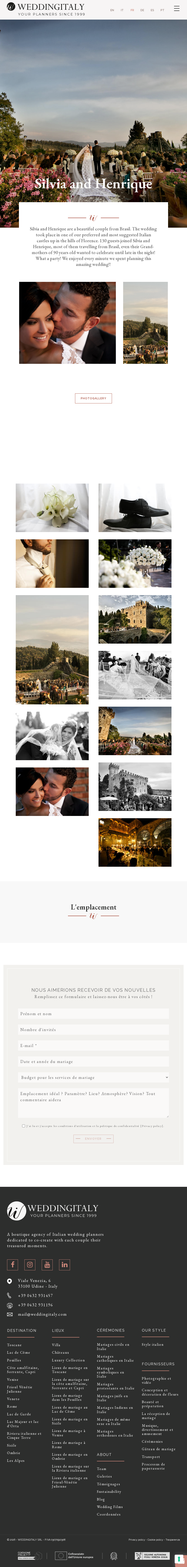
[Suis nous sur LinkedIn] (64, 1264)
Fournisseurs (158, 1364)
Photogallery (93, 398)
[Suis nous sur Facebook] (12, 1264)
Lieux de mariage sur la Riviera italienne (70, 1468)
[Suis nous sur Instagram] (29, 1264)
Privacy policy (152, 1126)
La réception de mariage (156, 1416)
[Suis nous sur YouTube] (47, 1264)
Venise (13, 1380)
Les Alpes (16, 1461)
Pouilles (14, 1360)
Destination (21, 1330)
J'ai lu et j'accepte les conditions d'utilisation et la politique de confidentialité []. (95, 1125)
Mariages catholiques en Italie (115, 1358)
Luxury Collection (68, 1360)
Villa (56, 1345)
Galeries (104, 1476)
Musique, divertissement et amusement (158, 1430)
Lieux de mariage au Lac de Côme (70, 1409)
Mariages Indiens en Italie (115, 1410)
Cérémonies (152, 1442)
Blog (101, 1499)
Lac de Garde (19, 1414)
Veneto (13, 1399)
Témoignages (108, 1484)
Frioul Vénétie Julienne (20, 1389)
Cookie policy (155, 1539)
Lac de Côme (18, 1352)
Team (101, 1469)
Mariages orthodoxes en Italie (115, 1433)
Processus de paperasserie (153, 1466)
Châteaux (60, 1352)
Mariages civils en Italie (113, 1347)
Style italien (153, 1345)
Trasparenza (173, 1539)
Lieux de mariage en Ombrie (70, 1456)
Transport (151, 1457)
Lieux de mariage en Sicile (70, 1421)
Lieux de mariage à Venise (69, 1433)
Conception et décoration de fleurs (160, 1392)
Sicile (12, 1445)
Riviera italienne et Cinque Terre (24, 1436)
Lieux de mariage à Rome (69, 1445)
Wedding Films (110, 1507)
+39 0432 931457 (35, 1295)
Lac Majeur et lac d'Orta (23, 1424)
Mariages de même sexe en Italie (113, 1421)
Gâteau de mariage (159, 1449)
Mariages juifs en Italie (112, 1398)
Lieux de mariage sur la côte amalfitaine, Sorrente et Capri (70, 1384)
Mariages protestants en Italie (116, 1386)
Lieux (58, 1330)
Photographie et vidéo (156, 1380)
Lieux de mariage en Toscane (70, 1370)
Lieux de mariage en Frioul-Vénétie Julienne (70, 1482)
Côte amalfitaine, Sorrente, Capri (23, 1370)
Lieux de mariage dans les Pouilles (67, 1398)
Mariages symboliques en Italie (110, 1372)
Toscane (14, 1345)
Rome (12, 1406)
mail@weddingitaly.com (42, 1314)
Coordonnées (109, 1514)
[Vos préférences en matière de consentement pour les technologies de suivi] (179, 1559)
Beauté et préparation (153, 1404)
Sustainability (109, 1492)
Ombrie (14, 1453)
